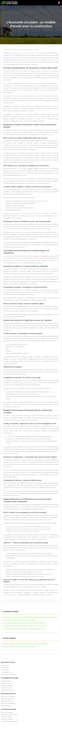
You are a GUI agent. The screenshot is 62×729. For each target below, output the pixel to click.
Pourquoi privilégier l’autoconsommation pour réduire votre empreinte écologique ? (25, 644)
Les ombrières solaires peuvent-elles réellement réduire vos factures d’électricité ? (25, 626)
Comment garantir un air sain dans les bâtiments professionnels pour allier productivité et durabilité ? (30, 617)
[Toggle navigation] (59, 2)
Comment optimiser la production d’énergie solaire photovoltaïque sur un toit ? (24, 629)
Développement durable (9, 49)
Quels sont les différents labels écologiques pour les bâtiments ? (20, 647)
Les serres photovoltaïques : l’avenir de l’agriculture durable (19, 620)
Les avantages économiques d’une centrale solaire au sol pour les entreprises (23, 623)
